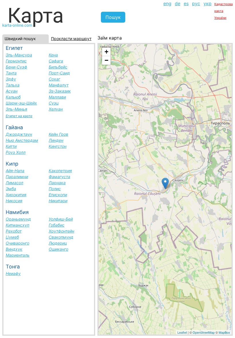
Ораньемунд (18, 219)
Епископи (58, 194)
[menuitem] (167, 10)
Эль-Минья (16, 109)
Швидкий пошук (20, 38)
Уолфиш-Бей (61, 219)
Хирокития (16, 194)
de (177, 3)
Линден (56, 140)
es (186, 3)
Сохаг (54, 78)
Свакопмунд (61, 237)
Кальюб (13, 97)
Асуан (11, 91)
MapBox (224, 332)
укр (207, 3)
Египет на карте (19, 116)
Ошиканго (58, 249)
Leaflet (182, 332)
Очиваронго (17, 243)
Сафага (56, 60)
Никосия (14, 200)
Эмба (11, 188)
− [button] (106, 60)
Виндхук (14, 249)
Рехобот (13, 231)
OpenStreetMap (204, 332)
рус (196, 3)
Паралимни (17, 176)
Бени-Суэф (16, 66)
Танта (11, 72)
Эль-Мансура (19, 54)
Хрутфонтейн (61, 231)
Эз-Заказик (60, 91)
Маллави (57, 97)
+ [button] (106, 51)
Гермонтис (16, 60)
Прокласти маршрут (71, 38)
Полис (55, 188)
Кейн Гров (58, 134)
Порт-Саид (59, 72)
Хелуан (56, 109)
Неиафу (13, 273)
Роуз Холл (16, 152)
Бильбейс (58, 66)
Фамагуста (59, 176)
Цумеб (12, 237)
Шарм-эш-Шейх (21, 103)
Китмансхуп (17, 225)
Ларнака (57, 182)
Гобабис (56, 225)
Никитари (58, 200)
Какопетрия (60, 170)
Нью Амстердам (22, 140)
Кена (53, 54)
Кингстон (57, 146)
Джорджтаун (19, 134)
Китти (11, 146)
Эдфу (11, 78)
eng (167, 3)
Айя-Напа (15, 170)
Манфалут (58, 84)
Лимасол (14, 182)
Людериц (58, 243)
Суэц (54, 103)
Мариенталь (18, 255)
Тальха (12, 84)
